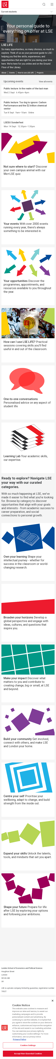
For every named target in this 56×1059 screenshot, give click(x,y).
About (3, 73)
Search (44, 4)
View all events (45, 81)
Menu (52, 4)
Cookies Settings (28, 1045)
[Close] (52, 1001)
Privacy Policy (19, 1039)
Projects (40, 73)
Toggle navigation (52, 12)
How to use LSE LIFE (26, 73)
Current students (9, 12)
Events (12, 73)
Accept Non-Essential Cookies (28, 1054)
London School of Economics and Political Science (5, 4)
